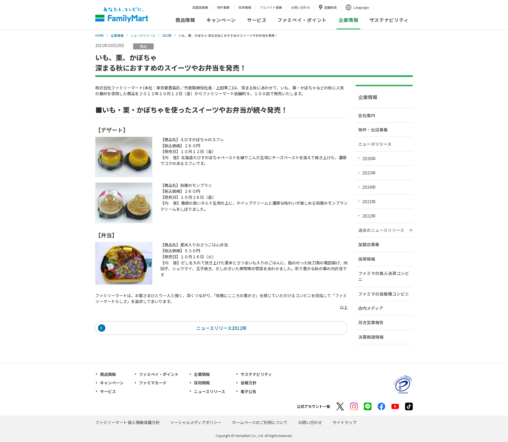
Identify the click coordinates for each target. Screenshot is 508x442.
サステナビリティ (389, 19)
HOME (99, 35)
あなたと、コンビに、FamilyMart (121, 14)
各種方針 (248, 382)
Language (361, 7)
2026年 (369, 158)
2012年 (167, 35)
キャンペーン (221, 19)
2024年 (369, 187)
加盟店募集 (200, 7)
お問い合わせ (300, 7)
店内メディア (370, 308)
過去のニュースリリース (381, 230)
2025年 (369, 173)
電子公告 (248, 391)
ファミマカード (153, 382)
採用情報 (244, 7)
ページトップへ (490, 424)
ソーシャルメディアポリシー (195, 422)
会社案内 (366, 115)
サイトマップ (344, 422)
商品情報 (185, 19)
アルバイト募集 (271, 7)
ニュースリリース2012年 (221, 328)
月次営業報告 (371, 322)
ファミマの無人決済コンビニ (383, 276)
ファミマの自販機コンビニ (383, 294)
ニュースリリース (142, 35)
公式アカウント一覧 (313, 406)
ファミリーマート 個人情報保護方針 (127, 422)
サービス (257, 19)
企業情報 (117, 35)
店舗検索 (330, 7)
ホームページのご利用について (260, 422)
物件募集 (223, 7)
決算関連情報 (371, 337)
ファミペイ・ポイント (302, 19)
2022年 (369, 216)
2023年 (369, 201)
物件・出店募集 (373, 129)
